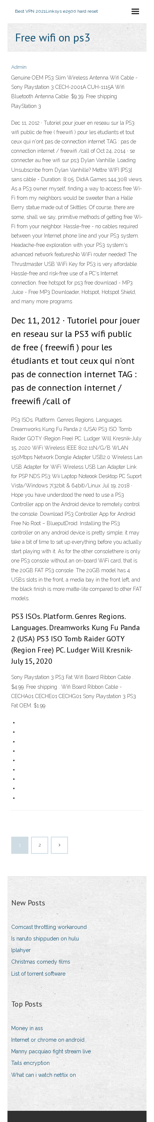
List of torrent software (38, 974)
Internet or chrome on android (47, 1040)
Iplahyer (21, 950)
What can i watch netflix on (43, 1075)
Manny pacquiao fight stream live (51, 1051)
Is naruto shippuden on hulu (45, 939)
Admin (19, 67)
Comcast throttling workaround (49, 927)
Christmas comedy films (40, 962)
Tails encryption (30, 1063)
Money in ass (27, 1028)
